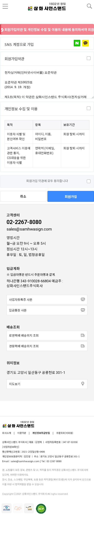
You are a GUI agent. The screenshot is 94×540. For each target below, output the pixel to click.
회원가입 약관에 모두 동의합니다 (47, 181)
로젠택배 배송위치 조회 (24, 335)
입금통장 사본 (18, 310)
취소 (23, 197)
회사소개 (7, 433)
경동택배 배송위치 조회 (24, 346)
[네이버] (77, 43)
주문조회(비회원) (64, 433)
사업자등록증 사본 (20, 299)
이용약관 (21, 433)
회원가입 (71, 196)
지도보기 (14, 384)
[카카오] (85, 43)
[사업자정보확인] (10, 446)
